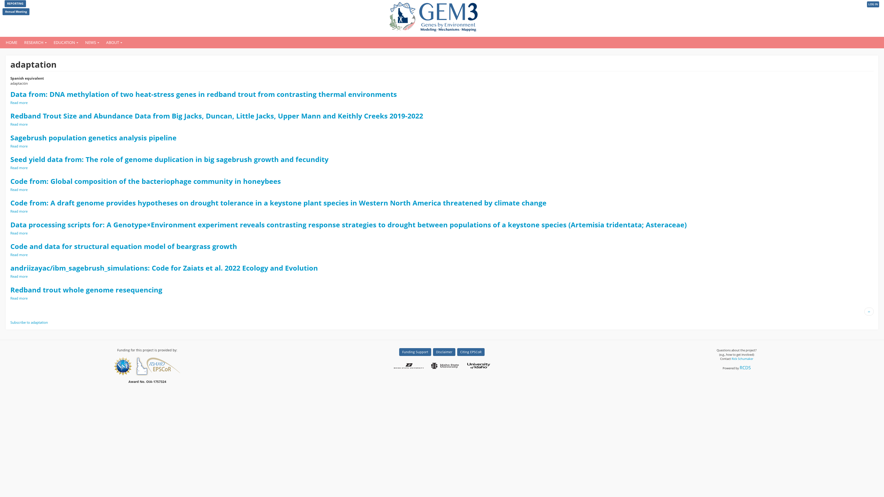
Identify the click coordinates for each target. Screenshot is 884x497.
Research (34, 42)
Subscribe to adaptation (29, 322)
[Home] (434, 15)
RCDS (745, 367)
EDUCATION (65, 42)
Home (11, 42)
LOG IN (873, 4)
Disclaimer (444, 352)
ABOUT (113, 42)
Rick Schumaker (742, 359)
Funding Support (415, 352)
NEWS (91, 42)
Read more (19, 102)
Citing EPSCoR (471, 352)
